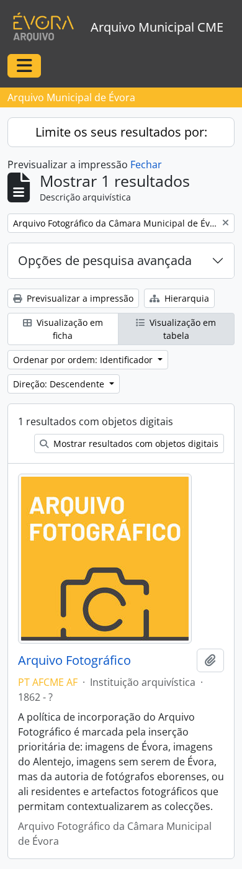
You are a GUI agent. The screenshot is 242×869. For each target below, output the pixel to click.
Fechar (146, 164)
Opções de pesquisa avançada (105, 260)
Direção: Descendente (60, 384)
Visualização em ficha (68, 329)
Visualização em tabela (181, 329)
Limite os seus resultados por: (121, 132)
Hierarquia (185, 298)
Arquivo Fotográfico (74, 660)
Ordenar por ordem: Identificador (84, 360)
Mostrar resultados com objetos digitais (134, 443)
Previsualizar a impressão (78, 298)
